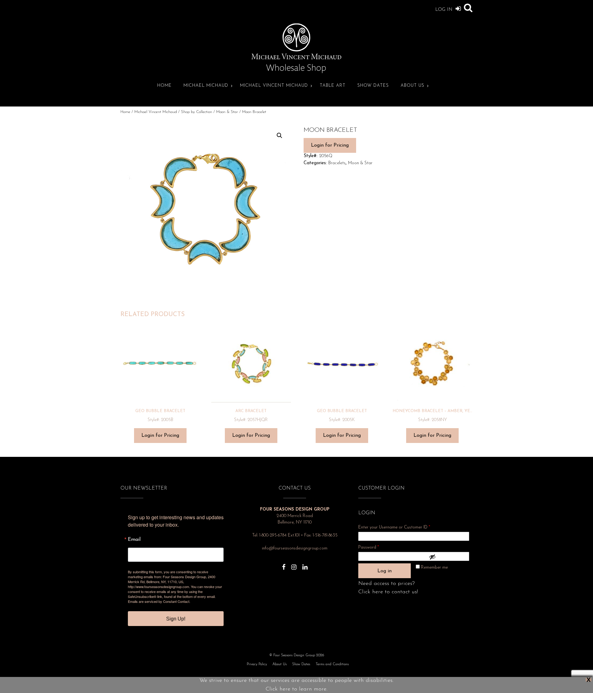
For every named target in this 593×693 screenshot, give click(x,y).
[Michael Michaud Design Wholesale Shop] (296, 72)
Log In (444, 9)
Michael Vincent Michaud (274, 85)
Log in (384, 571)
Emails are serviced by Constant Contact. (159, 601)
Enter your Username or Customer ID (394, 527)
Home (164, 85)
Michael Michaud (205, 85)
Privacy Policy (257, 664)
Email (134, 539)
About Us (412, 85)
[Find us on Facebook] (283, 564)
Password (376, 547)
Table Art (333, 85)
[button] (279, 135)
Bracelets (337, 163)
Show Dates (373, 85)
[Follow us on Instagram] (293, 564)
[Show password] (447, 556)
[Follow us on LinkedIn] (305, 564)
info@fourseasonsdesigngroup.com (294, 548)
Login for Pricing (330, 145)
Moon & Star (227, 112)
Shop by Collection (196, 112)
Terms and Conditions (332, 664)
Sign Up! (175, 618)
